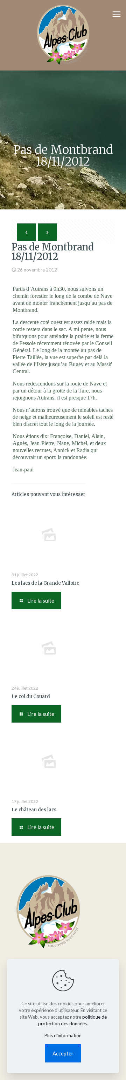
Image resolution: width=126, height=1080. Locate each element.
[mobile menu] (116, 14)
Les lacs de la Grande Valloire (45, 583)
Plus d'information (63, 1035)
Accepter (63, 1053)
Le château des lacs (34, 810)
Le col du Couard (31, 696)
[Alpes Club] (63, 35)
